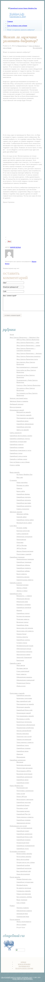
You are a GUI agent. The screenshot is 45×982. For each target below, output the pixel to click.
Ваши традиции (22, 900)
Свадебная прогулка (24, 802)
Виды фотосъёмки (23, 859)
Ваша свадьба (14, 472)
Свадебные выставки (24, 503)
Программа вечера (23, 811)
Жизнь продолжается (24, 921)
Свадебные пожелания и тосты (20, 450)
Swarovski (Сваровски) (24, 657)
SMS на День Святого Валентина (28, 339)
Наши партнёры (22, 482)
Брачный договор (22, 585)
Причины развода (23, 908)
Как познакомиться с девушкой (27, 367)
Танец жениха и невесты (25, 742)
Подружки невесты (23, 619)
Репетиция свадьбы (23, 707)
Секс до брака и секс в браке (17, 25)
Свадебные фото (24, 966)
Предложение (21, 539)
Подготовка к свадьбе (24, 554)
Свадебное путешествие (18, 441)
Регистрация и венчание (25, 799)
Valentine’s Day (18, 16)
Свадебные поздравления (26, 845)
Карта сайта (21, 491)
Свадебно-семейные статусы (20, 438)
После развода (15, 919)
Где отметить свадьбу (24, 415)
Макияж (19, 610)
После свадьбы (15, 877)
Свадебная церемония (18, 760)
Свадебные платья (23, 613)
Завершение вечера (23, 823)
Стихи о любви (15, 465)
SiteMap (23, 962)
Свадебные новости (16, 444)
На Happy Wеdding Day (24, 474)
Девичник (20, 754)
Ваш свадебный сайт (24, 701)
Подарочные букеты (23, 683)
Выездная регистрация (24, 774)
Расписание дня (22, 788)
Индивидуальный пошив (25, 646)
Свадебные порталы (24, 497)
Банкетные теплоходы (24, 722)
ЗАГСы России (21, 548)
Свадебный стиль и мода (18, 456)
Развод (12, 905)
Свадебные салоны (23, 640)
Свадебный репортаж (24, 868)
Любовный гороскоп (16, 404)
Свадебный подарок (23, 840)
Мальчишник (21, 757)
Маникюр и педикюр (24, 604)
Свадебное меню (22, 421)
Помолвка (20, 542)
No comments (37, 48)
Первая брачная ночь (24, 879)
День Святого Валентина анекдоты (28, 356)
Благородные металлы (24, 651)
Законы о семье (22, 591)
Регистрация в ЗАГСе (24, 771)
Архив (12, 334)
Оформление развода (24, 911)
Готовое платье (22, 643)
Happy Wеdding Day (16, 785)
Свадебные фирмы (23, 494)
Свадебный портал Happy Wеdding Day (16, 977)
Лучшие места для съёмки (26, 862)
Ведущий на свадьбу (24, 412)
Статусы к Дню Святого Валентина (28, 385)
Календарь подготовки (24, 698)
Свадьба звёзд (21, 517)
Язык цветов (21, 665)
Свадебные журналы (24, 500)
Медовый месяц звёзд (24, 523)
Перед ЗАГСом (22, 796)
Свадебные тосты (23, 848)
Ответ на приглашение (24, 828)
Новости (19, 488)
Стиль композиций (23, 671)
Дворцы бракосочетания (25, 551)
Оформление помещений (25, 680)
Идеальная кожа (22, 601)
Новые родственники (24, 894)
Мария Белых (22, 46)
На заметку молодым (24, 888)
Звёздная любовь (22, 514)
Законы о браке (22, 588)
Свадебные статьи (16, 453)
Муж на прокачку (15, 407)
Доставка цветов (22, 668)
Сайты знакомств (15, 433)
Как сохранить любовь (24, 897)
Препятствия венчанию (25, 768)
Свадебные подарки (17, 447)
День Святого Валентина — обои (28, 342)
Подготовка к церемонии (25, 790)
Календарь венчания (24, 765)
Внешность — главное (24, 596)
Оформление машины (24, 677)
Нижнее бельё (21, 634)
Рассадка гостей (22, 808)
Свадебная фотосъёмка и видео (21, 436)
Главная (10, 21)
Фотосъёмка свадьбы (24, 856)
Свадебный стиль (16, 593)
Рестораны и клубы (23, 719)
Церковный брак (22, 913)
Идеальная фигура (23, 599)
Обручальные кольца (24, 648)
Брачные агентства (23, 531)
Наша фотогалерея (23, 874)
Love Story (13, 526)
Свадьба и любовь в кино (18, 459)
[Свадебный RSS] (9, 951)
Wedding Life (17, 13)
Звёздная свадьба (16, 512)
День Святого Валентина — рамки (28, 345)
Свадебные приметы (24, 568)
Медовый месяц (22, 885)
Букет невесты (21, 674)
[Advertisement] (22, 118)
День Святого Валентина (22, 979)
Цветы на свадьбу (23, 430)
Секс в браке (21, 903)
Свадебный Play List (23, 814)
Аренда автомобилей (24, 730)
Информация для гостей (18, 826)
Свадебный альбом (23, 865)
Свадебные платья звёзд (25, 520)
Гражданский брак (23, 916)
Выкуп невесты (22, 574)
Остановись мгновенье (17, 851)
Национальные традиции (25, 559)
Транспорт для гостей (24, 736)
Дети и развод (21, 924)
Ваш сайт (20, 477)
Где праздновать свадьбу (25, 716)
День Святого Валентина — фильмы (29, 353)
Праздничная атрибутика (25, 728)
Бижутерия (20, 660)
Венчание (20, 762)
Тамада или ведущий (24, 739)
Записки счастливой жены (19, 398)
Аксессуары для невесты (25, 631)
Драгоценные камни (23, 654)
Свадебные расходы (24, 695)
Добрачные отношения (24, 536)
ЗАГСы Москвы (22, 545)
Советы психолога (23, 509)
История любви (22, 528)
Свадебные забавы (23, 571)
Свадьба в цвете (15, 663)
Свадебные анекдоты (24, 506)
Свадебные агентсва (24, 427)
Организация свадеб (17, 410)
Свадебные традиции (17, 557)
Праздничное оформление (26, 725)
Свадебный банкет (23, 805)
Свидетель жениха (23, 577)
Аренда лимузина (23, 733)
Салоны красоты (22, 637)
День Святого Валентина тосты (27, 359)
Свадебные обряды (23, 565)
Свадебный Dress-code (24, 710)
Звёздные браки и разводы (19, 401)
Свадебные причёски (24, 607)
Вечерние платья (22, 622)
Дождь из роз (21, 686)
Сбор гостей (21, 793)
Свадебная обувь (22, 625)
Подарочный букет (23, 843)
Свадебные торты (23, 745)
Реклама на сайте (23, 485)
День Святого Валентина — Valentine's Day (24, 337)
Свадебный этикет (23, 783)
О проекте (13, 480)
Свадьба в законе (16, 583)
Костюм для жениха (23, 616)
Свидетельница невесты (25, 580)
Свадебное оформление (25, 424)
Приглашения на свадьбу (25, 418)
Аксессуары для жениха (25, 628)
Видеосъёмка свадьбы (24, 853)
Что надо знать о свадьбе (24, 968)
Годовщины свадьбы (24, 891)
